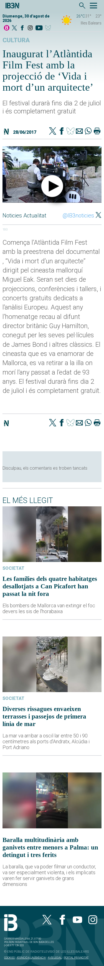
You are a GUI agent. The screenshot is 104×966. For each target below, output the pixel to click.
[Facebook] (22, 28)
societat (13, 568)
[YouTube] (39, 28)
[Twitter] (53, 131)
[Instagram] (30, 28)
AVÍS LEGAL (55, 957)
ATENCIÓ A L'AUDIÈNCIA (31, 957)
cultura (16, 40)
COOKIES (9, 957)
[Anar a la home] (6, 28)
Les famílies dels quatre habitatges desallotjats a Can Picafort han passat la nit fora (49, 586)
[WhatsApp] (88, 131)
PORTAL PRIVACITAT (76, 957)
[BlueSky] (49, 28)
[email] (79, 131)
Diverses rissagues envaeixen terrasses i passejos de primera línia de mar (44, 716)
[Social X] (14, 28)
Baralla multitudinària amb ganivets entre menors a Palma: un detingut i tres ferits (50, 847)
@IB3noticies (78, 215)
